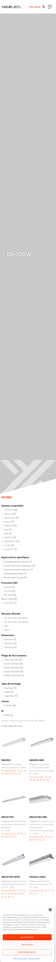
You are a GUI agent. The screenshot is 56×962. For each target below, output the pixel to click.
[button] (50, 909)
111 (13, 896)
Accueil (4, 720)
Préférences (27, 952)
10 (18, 770)
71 (37, 893)
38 (2, 773)
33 (2, 836)
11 (18, 890)
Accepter (27, 937)
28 (25, 770)
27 (24, 833)
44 (30, 893)
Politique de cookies (20, 958)
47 (9, 836)
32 (49, 890)
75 (16, 773)
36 (53, 890)
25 (21, 833)
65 (41, 780)
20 (21, 770)
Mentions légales (34, 958)
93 (47, 780)
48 (6, 773)
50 (34, 893)
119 (19, 773)
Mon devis (34, 6)
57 (13, 773)
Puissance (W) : (9, 770)
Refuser (27, 945)
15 (21, 890)
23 (46, 890)
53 (9, 773)
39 (6, 836)
